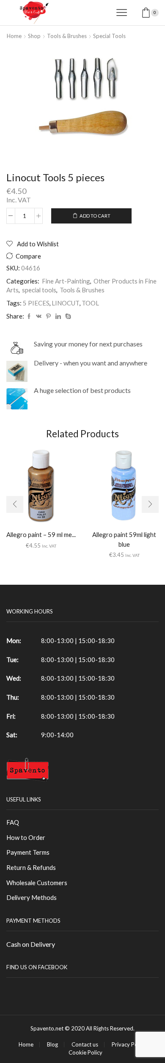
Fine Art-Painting (66, 281)
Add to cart (95, 215)
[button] (14, 504)
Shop (34, 36)
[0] (157, 13)
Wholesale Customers (36, 882)
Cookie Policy (85, 1052)
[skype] (67, 316)
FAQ (12, 822)
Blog (52, 1044)
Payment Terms (28, 852)
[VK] (39, 316)
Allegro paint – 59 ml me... (41, 534)
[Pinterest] (48, 316)
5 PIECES (36, 303)
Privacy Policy (129, 1044)
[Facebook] (29, 316)
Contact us (85, 1044)
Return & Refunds (31, 867)
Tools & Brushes (67, 36)
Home (14, 36)
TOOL (90, 303)
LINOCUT (66, 303)
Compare (28, 256)
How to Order (25, 837)
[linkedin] (58, 316)
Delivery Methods (31, 897)
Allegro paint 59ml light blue (124, 539)
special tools (109, 36)
